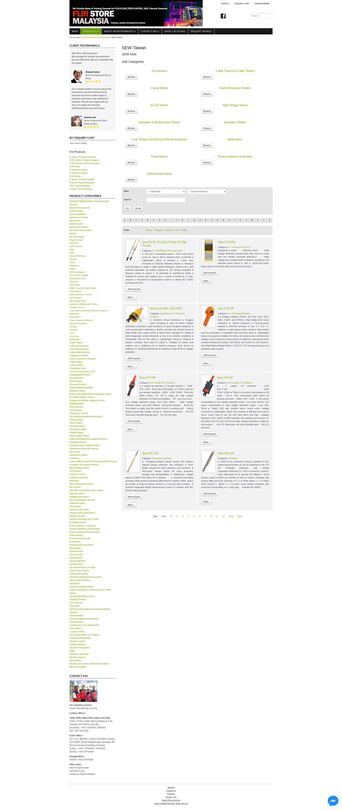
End (240, 516)
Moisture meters (77, 493)
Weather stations (77, 657)
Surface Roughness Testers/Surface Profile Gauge (90, 591)
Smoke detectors (77, 561)
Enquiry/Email (262, 3)
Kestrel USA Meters (77, 256)
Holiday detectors (77, 442)
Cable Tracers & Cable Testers (82, 288)
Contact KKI (149, 31)
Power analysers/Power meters (84, 532)
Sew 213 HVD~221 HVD (166, 308)
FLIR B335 (74, 166)
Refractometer (76, 551)
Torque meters (76, 622)
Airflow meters (76, 211)
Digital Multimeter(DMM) (81, 387)
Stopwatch (74, 583)
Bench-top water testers (80, 230)
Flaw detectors (76, 407)
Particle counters (77, 516)
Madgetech (74, 266)
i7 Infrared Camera (78, 173)
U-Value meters (76, 631)
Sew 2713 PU (226, 242)
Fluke (71, 249)
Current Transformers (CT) (82, 371)
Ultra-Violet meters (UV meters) (84, 635)
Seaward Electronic (77, 278)
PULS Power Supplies (78, 275)
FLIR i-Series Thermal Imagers (84, 160)
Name (149, 230)
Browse (131, 77)
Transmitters (75, 628)
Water (72, 651)
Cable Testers (76, 342)
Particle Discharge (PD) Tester (84, 519)
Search (225, 3)
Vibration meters (77, 641)
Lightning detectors (78, 477)
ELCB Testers (75, 298)
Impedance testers (78, 455)
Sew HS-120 (226, 453)
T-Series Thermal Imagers (81, 182)
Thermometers (76, 615)
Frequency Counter (78, 413)
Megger (72, 269)
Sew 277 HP (147, 377)
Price (177, 230)
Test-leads (74, 606)
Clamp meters (76, 362)
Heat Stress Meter (78, 429)
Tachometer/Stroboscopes (82, 596)
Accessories (74, 285)
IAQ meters (74, 452)
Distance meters (77, 391)
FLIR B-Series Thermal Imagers (84, 163)
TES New (73, 330)
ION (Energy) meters (79, 468)
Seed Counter (76, 554)
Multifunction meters (79, 497)
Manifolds (74, 480)
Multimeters (74, 314)
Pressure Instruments (79, 538)
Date (184, 230)
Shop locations (174, 31)
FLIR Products (75, 246)
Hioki (71, 253)
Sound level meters (78, 574)
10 (223, 516)
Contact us (171, 790)
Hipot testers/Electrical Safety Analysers (88, 439)
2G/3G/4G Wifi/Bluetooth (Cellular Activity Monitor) (89, 203)
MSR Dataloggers (77, 272)
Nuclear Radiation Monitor (82, 500)
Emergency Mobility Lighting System (87, 400)
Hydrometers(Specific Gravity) (83, 448)
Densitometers (76, 378)
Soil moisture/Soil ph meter (82, 567)
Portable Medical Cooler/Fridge (84, 529)
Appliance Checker (78, 217)
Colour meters (76, 365)
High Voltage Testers (79, 436)
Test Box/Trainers (77, 599)
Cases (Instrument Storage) (82, 358)
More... (131, 297)
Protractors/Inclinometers (81, 545)
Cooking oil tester (77, 368)
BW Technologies (76, 237)
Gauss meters (76, 419)
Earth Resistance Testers (80, 294)
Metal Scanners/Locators (81, 484)
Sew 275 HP (226, 308)
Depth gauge (75, 381)
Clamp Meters (75, 291)
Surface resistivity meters (81, 586)
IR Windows (75, 176)
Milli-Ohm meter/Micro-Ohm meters (86, 490)
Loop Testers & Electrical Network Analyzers (88, 310)
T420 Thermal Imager (79, 186)
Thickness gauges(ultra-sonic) (84, 619)
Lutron (72, 262)
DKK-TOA (73, 243)
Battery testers (76, 224)
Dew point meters (77, 384)
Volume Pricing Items (79, 647)
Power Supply (76, 535)
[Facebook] (223, 16)
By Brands (104, 37)
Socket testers (76, 564)
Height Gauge (76, 432)
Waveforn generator (79, 654)
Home (84, 37)
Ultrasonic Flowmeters (80, 638)
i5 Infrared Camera (78, 170)
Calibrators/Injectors (79, 349)
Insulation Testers (77, 307)
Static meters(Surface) (80, 580)
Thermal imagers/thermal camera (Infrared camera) (89, 611)
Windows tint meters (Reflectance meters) (89, 663)
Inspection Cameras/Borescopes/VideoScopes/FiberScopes (92, 460)
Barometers (75, 220)
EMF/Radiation (76, 403)
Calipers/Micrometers (79, 352)
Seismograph (75, 558)
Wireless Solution (77, 667)
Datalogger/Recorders (80, 375)
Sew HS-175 (150, 453)
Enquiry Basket (201, 31)
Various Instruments (78, 323)
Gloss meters (75, 423)
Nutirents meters (77, 503)
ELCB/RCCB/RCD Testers (82, 397)
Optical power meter (79, 509)
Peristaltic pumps (77, 522)
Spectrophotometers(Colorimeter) (85, 577)
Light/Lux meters (77, 474)
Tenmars (73, 327)
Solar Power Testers (79, 570)
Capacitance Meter (78, 355)
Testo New (74, 336)
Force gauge (75, 410)
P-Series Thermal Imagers (82, 179)
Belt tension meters (78, 227)
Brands (72, 233)
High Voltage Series (77, 301)
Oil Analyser (75, 506)
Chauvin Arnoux (76, 240)
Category (158, 230)
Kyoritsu (73, 259)
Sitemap (171, 787)
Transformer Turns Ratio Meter (84, 625)
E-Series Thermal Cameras (82, 157)
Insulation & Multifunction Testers (83, 304)
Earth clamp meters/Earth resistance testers (90, 394)
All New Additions (77, 214)
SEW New (73, 282)
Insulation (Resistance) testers (84, 464)
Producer (169, 230)
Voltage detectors (77, 644)
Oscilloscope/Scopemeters (82, 513)
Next (231, 516)
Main (75, 31)
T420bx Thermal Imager (81, 189)
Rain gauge (75, 548)
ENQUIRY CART (242, 3)
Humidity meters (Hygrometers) (84, 445)
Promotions (75, 541)
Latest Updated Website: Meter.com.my (171, 803)
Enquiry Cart (171, 797)
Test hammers (76, 602)
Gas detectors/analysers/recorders (86, 416)
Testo (71, 333)
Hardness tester (77, 426)
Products (90, 31)
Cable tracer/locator (79, 346)
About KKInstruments (119, 31)
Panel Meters (75, 317)
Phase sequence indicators (81, 320)
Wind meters (75, 660)
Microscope (75, 487)
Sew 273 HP (225, 377)
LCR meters (75, 471)
